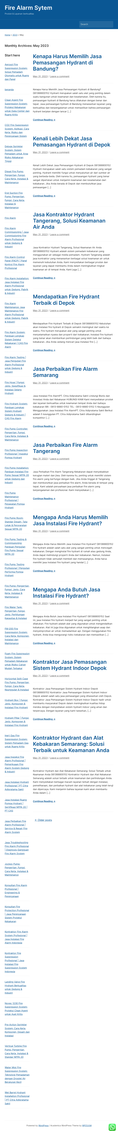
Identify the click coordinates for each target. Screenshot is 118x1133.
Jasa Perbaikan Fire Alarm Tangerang (65, 448)
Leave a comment (59, 76)
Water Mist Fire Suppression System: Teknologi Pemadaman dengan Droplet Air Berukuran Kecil (17, 1074)
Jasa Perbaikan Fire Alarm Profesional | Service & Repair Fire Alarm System (16, 827)
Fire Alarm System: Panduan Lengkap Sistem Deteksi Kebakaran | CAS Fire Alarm (16, 339)
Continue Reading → (44, 119)
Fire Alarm (10, 218)
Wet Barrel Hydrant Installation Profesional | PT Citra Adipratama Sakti (17, 1098)
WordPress (43, 1125)
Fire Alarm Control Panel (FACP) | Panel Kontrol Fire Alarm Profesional (16, 263)
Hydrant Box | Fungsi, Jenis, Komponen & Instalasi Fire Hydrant (16, 704)
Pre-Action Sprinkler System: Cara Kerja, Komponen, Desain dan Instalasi (17, 1030)
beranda (9, 89)
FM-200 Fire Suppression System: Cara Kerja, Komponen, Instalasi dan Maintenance (17, 636)
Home (7, 35)
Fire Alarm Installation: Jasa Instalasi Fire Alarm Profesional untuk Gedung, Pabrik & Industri (17, 285)
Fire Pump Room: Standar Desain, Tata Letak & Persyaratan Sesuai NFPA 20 (16, 523)
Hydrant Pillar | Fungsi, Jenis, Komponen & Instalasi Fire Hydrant (17, 721)
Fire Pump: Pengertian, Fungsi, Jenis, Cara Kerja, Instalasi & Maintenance (17, 591)
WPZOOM (87, 1125)
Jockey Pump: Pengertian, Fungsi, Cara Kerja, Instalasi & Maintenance (16, 869)
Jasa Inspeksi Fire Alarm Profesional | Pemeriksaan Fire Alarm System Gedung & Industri (17, 764)
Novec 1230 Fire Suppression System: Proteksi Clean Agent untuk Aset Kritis (16, 1009)
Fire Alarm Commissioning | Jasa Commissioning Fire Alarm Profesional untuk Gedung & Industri (17, 237)
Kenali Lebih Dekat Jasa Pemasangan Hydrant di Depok (71, 141)
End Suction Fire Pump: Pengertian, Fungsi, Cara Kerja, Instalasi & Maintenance (15, 200)
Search (109, 24)
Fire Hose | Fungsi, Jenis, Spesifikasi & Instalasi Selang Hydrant (15, 388)
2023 (15, 35)
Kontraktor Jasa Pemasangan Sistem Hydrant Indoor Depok (70, 665)
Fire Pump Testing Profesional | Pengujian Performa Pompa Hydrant (17, 570)
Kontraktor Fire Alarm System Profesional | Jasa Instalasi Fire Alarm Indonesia (16, 937)
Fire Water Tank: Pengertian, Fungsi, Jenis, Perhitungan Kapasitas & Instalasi (16, 613)
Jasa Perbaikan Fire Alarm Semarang (65, 372)
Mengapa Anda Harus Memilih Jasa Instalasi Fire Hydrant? (70, 520)
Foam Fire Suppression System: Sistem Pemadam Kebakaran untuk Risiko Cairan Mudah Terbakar (17, 661)
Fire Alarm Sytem (28, 7)
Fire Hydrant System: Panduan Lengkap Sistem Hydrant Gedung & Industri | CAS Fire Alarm (16, 411)
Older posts (43, 820)
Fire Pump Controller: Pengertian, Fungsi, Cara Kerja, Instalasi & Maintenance (16, 434)
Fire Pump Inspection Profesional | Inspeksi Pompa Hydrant (16, 454)
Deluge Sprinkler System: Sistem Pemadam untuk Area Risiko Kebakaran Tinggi (16, 153)
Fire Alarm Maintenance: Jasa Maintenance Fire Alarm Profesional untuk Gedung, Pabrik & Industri (16, 312)
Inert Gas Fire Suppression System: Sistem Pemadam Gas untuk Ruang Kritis (16, 741)
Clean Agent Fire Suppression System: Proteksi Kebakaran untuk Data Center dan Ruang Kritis (17, 107)
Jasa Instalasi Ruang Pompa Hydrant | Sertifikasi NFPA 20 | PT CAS (16, 805)
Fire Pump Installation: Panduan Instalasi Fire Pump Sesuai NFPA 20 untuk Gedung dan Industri (17, 475)
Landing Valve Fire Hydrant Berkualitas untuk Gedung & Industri (15, 987)
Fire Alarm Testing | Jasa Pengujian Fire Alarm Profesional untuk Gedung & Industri (15, 364)
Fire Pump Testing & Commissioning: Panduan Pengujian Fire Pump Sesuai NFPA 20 (15, 546)
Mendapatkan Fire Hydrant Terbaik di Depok (66, 299)
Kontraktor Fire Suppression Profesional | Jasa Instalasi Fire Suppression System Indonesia (16, 962)
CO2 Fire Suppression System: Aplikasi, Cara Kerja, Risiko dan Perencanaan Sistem (17, 130)
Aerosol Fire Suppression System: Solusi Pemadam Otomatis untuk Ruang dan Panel (17, 71)
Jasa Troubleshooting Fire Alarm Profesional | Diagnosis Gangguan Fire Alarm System (17, 848)
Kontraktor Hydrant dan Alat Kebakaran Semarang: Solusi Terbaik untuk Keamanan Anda (71, 744)
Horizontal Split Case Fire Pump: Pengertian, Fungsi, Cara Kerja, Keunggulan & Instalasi (17, 684)
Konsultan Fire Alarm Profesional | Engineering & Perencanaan (16, 891)
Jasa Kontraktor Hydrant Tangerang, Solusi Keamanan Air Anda (69, 220)
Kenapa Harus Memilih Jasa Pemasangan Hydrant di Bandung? (67, 62)
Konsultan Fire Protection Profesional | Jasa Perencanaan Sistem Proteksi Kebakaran (17, 914)
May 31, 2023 (40, 76)
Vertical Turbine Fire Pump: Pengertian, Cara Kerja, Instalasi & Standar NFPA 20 (16, 1051)
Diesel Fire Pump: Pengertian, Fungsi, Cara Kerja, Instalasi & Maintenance (16, 177)
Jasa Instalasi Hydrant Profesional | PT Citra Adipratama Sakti (17, 786)
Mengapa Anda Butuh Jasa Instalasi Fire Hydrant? (66, 592)
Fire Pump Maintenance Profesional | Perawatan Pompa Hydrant (15, 500)
